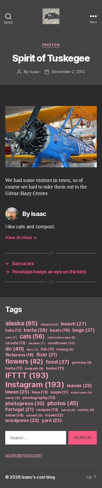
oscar (12, 398)
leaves (79, 385)
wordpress (22, 420)
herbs (13, 368)
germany (82, 362)
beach (73, 323)
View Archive (21, 237)
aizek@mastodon (23, 455)
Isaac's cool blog (38, 477)
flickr (46, 354)
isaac (34, 71)
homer (55, 368)
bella (13, 330)
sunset (34, 415)
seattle (86, 410)
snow (14, 415)
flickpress (19, 354)
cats (32, 336)
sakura (68, 410)
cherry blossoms (61, 337)
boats (60, 330)
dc (14, 348)
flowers (24, 361)
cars (11, 337)
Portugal (19, 409)
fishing (64, 349)
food (58, 362)
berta (35, 330)
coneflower (61, 343)
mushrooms (81, 392)
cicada (15, 343)
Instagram (34, 384)
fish (47, 349)
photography (38, 397)
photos (51, 45)
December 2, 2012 (68, 71)
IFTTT (27, 375)
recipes (47, 409)
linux (40, 392)
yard (52, 420)
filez (32, 349)
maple (59, 392)
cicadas (36, 343)
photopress (25, 404)
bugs (83, 330)
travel (54, 415)
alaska (21, 323)
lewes (17, 392)
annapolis (50, 324)
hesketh (34, 368)
